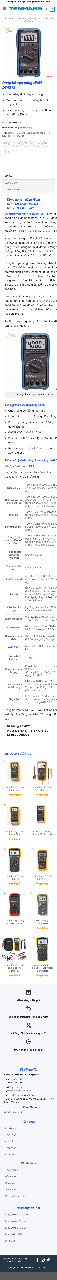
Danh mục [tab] (11, 182)
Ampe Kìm (11, 1240)
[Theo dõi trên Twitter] (48, 1260)
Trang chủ (8, 18)
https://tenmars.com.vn (19, 1090)
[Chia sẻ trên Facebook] (12, 144)
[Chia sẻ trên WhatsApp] (6, 144)
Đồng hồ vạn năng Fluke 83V (14, 788)
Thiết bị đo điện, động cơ (29, 18)
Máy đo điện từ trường (18, 1214)
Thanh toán (11, 1170)
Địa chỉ (9, 1141)
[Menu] (4, 8)
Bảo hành (10, 1176)
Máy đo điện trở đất (16, 1227)
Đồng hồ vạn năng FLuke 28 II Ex (14, 922)
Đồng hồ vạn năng (23, 127)
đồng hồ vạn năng (16, 132)
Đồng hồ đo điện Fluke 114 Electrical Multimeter (42, 968)
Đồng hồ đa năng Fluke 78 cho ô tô (42, 833)
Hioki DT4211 (17, 136)
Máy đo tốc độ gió (15, 1221)
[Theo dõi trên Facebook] (37, 1260)
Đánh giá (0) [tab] (12, 189)
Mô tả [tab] (8, 176)
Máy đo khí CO (13, 1234)
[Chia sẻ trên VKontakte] (39, 144)
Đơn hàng (10, 1128)
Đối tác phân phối (13, 1112)
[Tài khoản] (46, 9)
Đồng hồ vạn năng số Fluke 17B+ (42, 788)
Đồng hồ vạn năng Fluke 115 (14, 877)
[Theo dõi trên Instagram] (43, 1260)
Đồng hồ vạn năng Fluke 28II (42, 877)
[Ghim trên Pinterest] (32, 144)
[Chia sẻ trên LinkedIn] (45, 144)
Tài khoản (10, 1148)
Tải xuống (10, 1135)
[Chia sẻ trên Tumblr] (6, 152)
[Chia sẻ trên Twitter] (19, 144)
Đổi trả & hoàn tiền (15, 1196)
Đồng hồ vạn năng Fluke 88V (14, 833)
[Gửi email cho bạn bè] (25, 144)
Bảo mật (10, 1183)
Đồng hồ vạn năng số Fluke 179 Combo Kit (14, 968)
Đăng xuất (11, 1154)
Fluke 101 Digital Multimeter (42, 922)
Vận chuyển (11, 1189)
